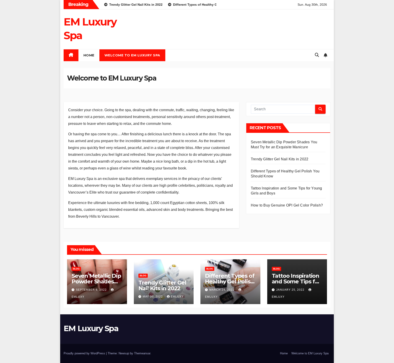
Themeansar (142, 353)
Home (88, 55)
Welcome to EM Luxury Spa (132, 55)
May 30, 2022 (153, 296)
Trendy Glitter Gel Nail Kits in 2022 (279, 159)
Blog (76, 268)
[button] (317, 55)
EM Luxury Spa (91, 328)
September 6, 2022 (92, 289)
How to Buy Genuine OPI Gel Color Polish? (287, 205)
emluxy (177, 296)
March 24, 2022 (222, 289)
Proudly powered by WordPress (85, 353)
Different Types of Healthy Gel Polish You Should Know (229, 281)
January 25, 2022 (290, 289)
